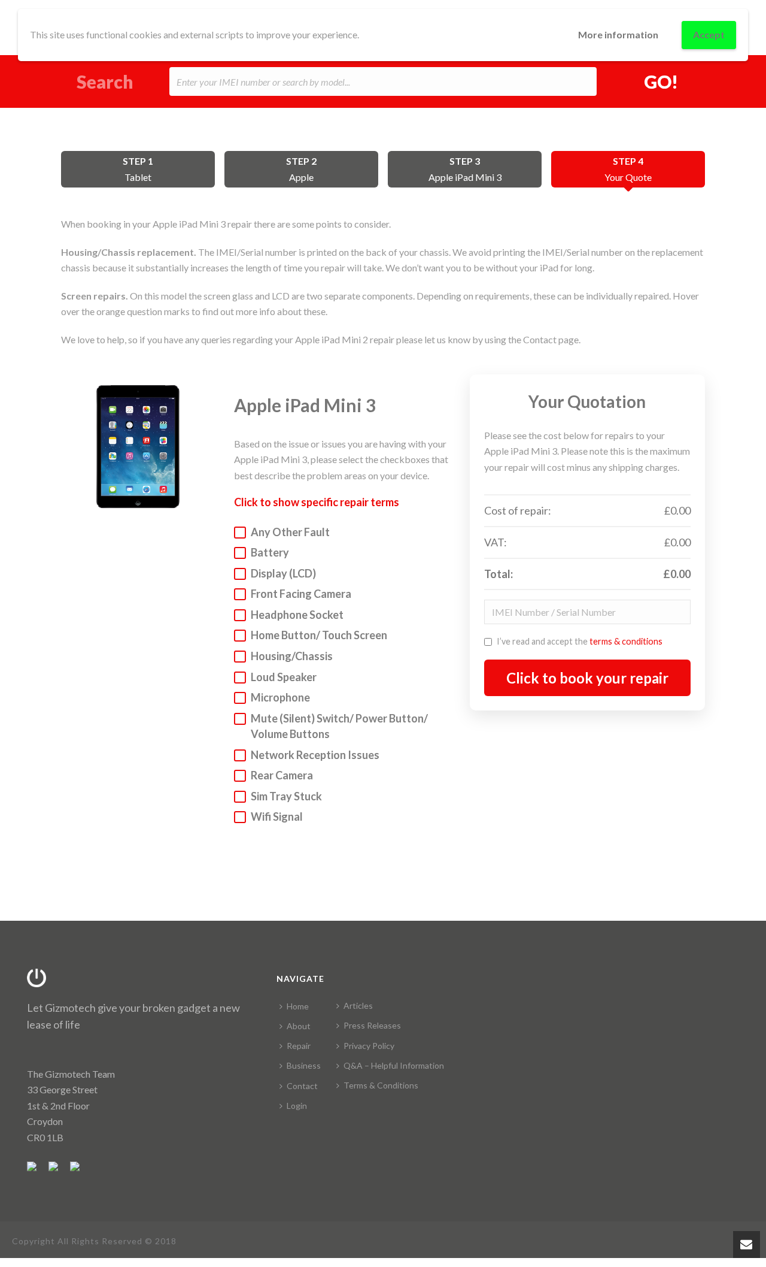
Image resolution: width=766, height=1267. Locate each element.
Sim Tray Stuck (286, 796)
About (299, 1026)
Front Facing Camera (301, 593)
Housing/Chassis (292, 656)
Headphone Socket (297, 614)
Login (297, 1105)
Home (298, 1006)
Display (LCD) (283, 573)
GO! (661, 81)
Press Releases (372, 1025)
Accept (709, 34)
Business (304, 1065)
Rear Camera (282, 775)
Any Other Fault (290, 532)
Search (105, 82)
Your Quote (628, 169)
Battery (270, 552)
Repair (299, 1046)
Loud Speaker (284, 677)
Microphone (280, 697)
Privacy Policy (369, 1046)
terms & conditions (625, 641)
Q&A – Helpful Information (394, 1065)
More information (618, 34)
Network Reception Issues (315, 754)
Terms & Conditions (381, 1085)
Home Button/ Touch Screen (319, 635)
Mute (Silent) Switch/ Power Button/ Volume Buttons (339, 726)
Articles (358, 1005)
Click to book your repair (587, 678)
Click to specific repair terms (316, 502)
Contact (302, 1086)
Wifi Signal (277, 816)
